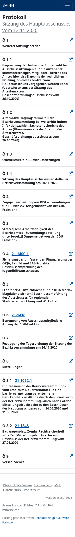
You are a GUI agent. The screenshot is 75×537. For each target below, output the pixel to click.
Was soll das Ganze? (17, 485)
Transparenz (43, 485)
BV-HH (8, 5)
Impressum (32, 490)
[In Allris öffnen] (71, 40)
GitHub (48, 505)
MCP (57, 485)
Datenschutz (12, 490)
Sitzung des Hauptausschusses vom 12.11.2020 (36, 27)
